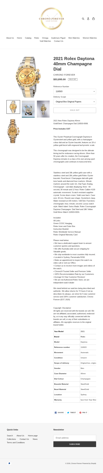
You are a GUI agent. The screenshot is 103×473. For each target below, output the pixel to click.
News (35, 439)
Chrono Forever (76, 463)
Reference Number (61, 86)
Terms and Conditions (16, 442)
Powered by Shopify (89, 463)
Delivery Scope (59, 97)
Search (10, 436)
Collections (11, 439)
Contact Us (24, 439)
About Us (20, 436)
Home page (33, 436)
